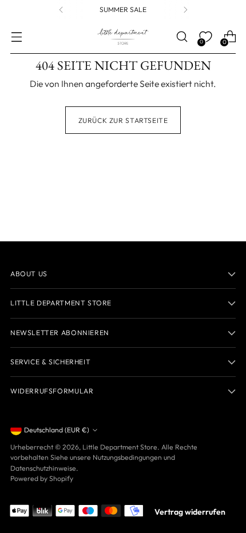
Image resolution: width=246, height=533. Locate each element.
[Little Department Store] (123, 37)
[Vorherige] (61, 9)
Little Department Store (119, 447)
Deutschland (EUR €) (56, 429)
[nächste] (185, 9)
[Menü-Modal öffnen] (16, 37)
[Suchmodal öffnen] (181, 37)
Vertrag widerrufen (189, 512)
